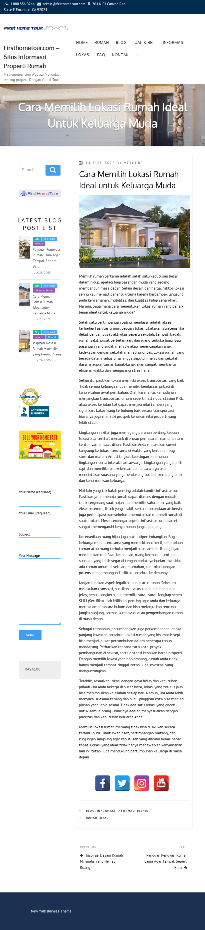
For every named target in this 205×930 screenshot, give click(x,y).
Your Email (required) (34, 513)
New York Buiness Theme (51, 911)
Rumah (102, 42)
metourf (133, 163)
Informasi (173, 42)
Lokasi (83, 54)
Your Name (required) (35, 492)
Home (82, 42)
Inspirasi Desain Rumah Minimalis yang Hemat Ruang (47, 348)
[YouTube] (161, 783)
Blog (121, 42)
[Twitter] (122, 783)
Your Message (29, 555)
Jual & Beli (145, 42)
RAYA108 (32, 670)
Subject (24, 534)
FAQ (101, 54)
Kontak (120, 54)
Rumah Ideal (97, 818)
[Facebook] (103, 783)
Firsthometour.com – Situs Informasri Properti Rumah (32, 57)
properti (39, 337)
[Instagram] (142, 783)
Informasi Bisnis (44, 290)
